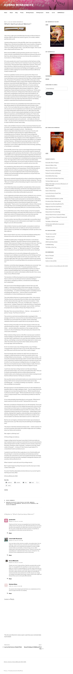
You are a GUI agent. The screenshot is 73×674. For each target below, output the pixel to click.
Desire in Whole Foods (51, 190)
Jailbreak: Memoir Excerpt (51, 168)
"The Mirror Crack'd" (50, 236)
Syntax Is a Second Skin (51, 260)
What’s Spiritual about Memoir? (53, 209)
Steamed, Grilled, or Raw (51, 165)
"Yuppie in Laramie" (50, 239)
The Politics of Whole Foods (52, 221)
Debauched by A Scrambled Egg (53, 211)
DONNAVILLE (61, 12)
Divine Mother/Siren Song (51, 175)
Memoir (12, 500)
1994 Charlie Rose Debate (51, 241)
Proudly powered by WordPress (15, 670)
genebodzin (12, 519)
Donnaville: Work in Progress (52, 162)
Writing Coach (39, 12)
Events (47, 12)
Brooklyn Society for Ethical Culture (17, 502)
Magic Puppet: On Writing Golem (53, 188)
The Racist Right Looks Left (52, 181)
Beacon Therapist (50, 255)
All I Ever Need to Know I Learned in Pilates (55, 214)
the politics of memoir (29, 503)
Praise (21, 12)
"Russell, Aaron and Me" (51, 234)
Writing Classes (30, 12)
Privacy (5, 670)
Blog (16, 12)
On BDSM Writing (50, 244)
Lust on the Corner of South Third (53, 193)
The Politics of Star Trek (51, 247)
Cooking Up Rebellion (50, 196)
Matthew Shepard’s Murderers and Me (54, 198)
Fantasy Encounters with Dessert (53, 173)
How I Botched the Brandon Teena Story (55, 178)
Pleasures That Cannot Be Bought (53, 170)
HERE (47, 24)
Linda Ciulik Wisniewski (15, 538)
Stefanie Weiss (13, 584)
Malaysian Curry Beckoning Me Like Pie (55, 204)
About (11, 12)
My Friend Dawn (49, 258)
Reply (10, 533)
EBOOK (47, 79)
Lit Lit (53, 12)
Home (5, 12)
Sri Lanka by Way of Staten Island (53, 201)
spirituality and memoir (13, 503)
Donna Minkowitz (19, 5)
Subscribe (49, 93)
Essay (8, 500)
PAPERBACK (49, 76)
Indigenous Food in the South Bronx (54, 206)
